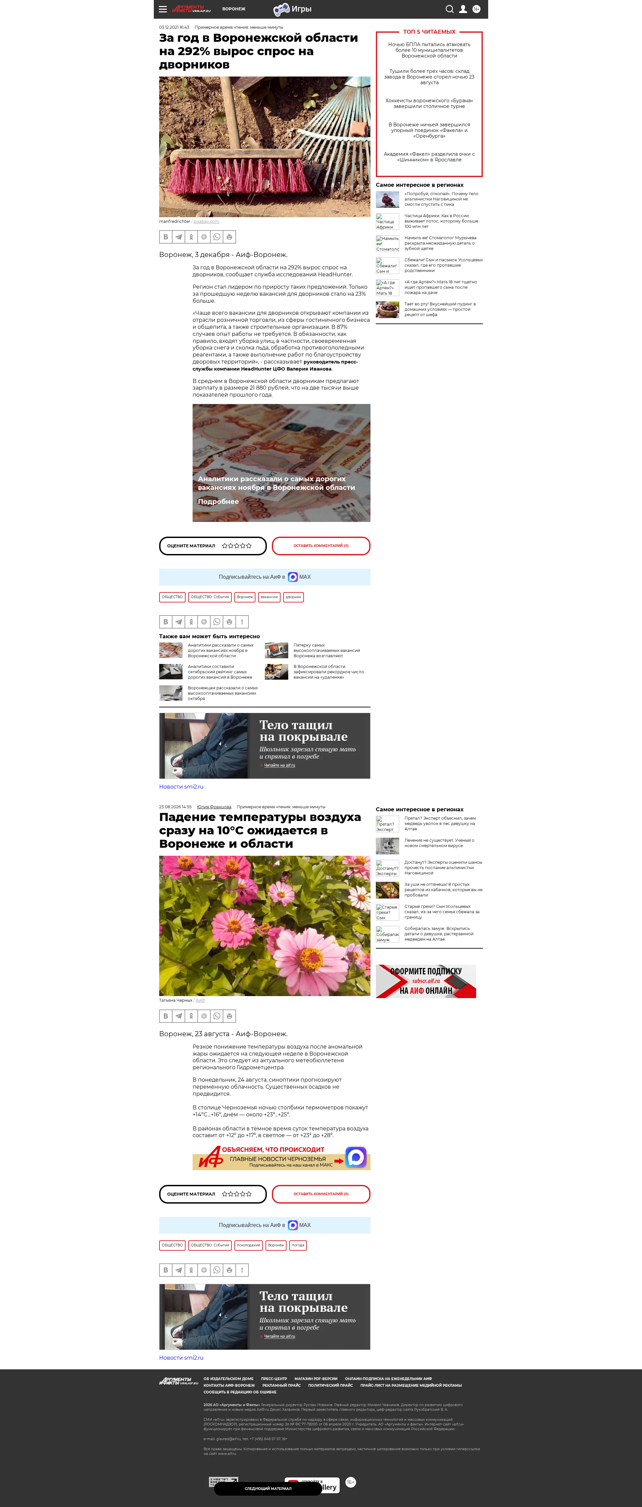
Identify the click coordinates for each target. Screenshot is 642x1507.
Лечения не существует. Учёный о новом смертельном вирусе (439, 843)
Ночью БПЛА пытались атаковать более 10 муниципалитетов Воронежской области (429, 50)
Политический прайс (330, 1385)
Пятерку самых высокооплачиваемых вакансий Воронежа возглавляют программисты (312, 653)
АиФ (200, 1000)
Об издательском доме (228, 1379)
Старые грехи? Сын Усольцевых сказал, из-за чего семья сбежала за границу (442, 912)
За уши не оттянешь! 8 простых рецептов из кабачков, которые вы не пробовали (444, 890)
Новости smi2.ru (181, 787)
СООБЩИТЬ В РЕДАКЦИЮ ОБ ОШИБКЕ (240, 1392)
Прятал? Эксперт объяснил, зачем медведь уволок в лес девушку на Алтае (440, 823)
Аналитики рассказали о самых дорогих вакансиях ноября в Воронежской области (276, 483)
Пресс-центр (274, 1379)
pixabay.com (206, 221)
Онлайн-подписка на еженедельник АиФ (388, 1379)
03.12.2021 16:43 (174, 27)
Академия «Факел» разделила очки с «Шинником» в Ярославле (429, 157)
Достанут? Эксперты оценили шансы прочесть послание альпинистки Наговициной (443, 867)
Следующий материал (268, 1489)
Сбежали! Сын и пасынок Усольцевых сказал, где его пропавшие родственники (444, 265)
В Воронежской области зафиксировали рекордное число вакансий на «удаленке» (329, 672)
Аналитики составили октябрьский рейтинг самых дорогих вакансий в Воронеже (220, 672)
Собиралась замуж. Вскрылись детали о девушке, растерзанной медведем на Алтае (439, 934)
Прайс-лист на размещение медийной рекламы (411, 1385)
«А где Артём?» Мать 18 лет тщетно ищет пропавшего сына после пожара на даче (441, 287)
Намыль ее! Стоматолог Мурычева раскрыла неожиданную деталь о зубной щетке (440, 243)
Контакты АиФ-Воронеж (229, 1385)
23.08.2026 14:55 (175, 806)
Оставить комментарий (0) (321, 546)
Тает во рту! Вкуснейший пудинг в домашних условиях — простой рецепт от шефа (440, 309)
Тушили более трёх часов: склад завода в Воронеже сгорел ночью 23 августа (429, 77)
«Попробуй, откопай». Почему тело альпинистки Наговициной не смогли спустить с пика (441, 199)
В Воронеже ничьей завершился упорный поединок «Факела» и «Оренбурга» (429, 130)
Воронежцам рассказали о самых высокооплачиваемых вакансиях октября (223, 693)
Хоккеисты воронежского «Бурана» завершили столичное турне (429, 103)
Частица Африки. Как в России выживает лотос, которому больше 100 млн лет (441, 221)
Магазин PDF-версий (316, 1379)
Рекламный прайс (281, 1385)
